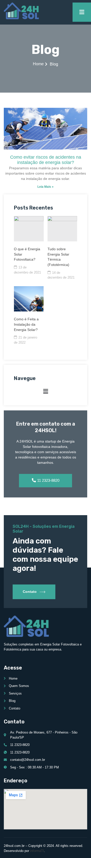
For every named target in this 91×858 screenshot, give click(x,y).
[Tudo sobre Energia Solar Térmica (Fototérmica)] (62, 228)
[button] (45, 391)
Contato (30, 591)
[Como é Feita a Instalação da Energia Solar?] (29, 298)
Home (38, 64)
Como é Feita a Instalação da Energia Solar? (26, 324)
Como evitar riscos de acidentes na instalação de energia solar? (45, 160)
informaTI (37, 851)
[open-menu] (82, 12)
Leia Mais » (45, 187)
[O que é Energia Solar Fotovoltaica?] (29, 228)
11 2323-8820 (48, 480)
